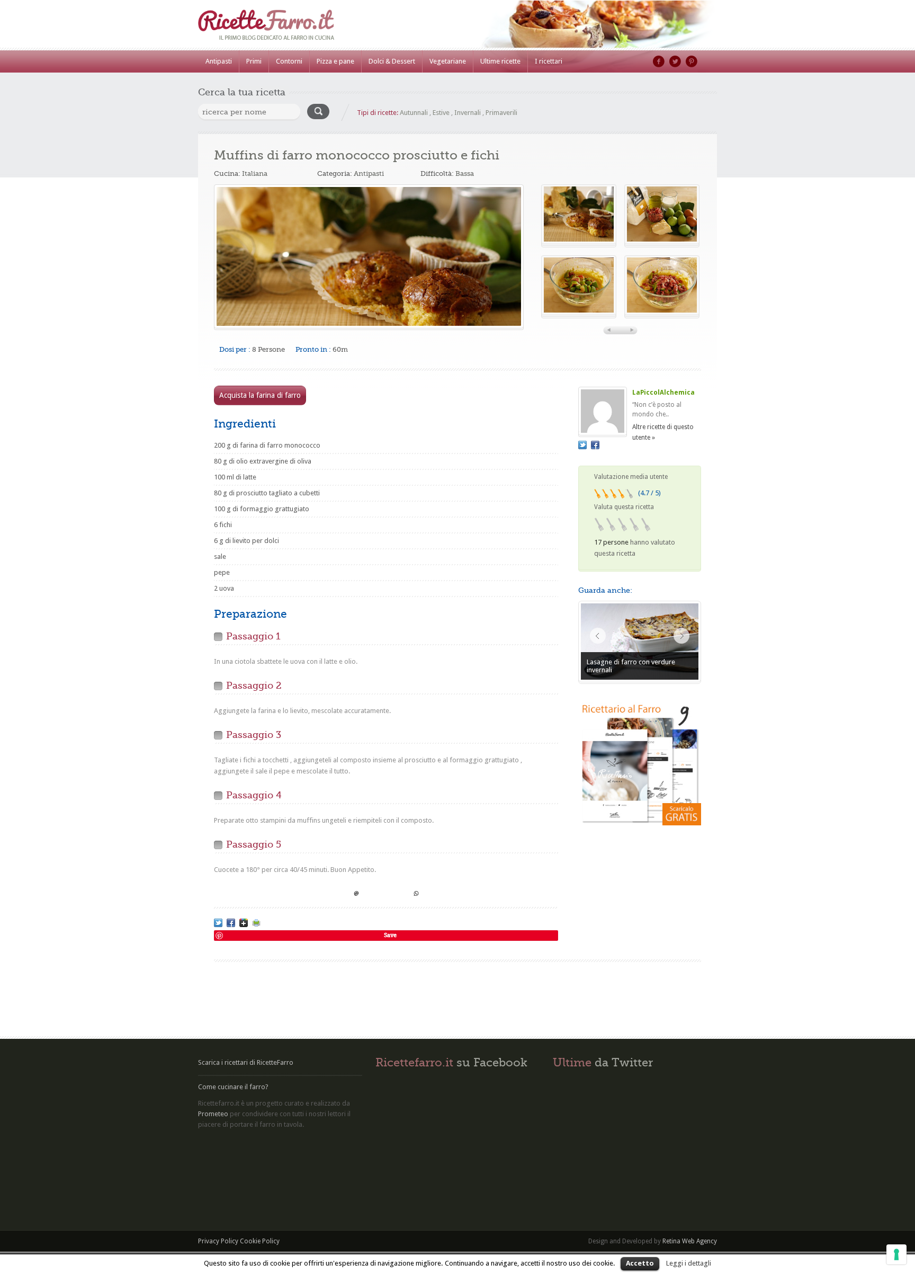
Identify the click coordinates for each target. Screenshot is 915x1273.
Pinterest (691, 61)
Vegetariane (447, 61)
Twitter (675, 61)
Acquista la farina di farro (260, 395)
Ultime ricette (500, 61)
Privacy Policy (218, 1241)
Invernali (467, 113)
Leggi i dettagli (688, 1263)
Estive (441, 113)
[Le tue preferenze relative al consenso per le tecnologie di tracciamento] (896, 1254)
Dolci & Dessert (392, 61)
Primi (254, 61)
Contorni (289, 61)
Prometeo (213, 1114)
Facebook (659, 61)
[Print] (256, 923)
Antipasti (218, 61)
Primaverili (501, 113)
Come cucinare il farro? (233, 1087)
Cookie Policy (260, 1241)
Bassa (464, 173)
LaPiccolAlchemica (663, 392)
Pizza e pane (335, 61)
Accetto (640, 1263)
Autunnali (414, 113)
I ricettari (548, 61)
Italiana (254, 173)
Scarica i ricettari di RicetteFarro (245, 1062)
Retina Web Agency (689, 1241)
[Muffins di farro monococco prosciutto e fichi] (368, 256)
